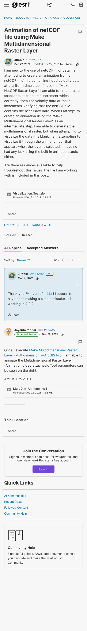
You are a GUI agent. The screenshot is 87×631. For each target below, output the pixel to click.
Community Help (15, 513)
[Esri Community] (21, 4)
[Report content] (80, 32)
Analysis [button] (11, 234)
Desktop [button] (27, 234)
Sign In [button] (44, 469)
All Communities (15, 495)
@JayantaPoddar (39, 293)
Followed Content (16, 507)
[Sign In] (81, 4)
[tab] (13, 247)
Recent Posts (13, 501)
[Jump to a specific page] (79, 260)
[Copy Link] (77, 64)
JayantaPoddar (25, 330)
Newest (22, 260)
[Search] (73, 4)
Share (10, 214)
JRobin (19, 60)
